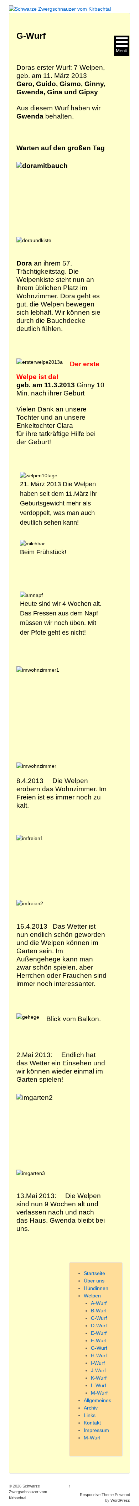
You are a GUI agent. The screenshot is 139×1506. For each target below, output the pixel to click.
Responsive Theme (97, 1494)
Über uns (94, 1281)
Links (90, 1415)
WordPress (120, 1500)
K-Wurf (99, 1378)
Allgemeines (97, 1400)
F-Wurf (99, 1340)
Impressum (96, 1430)
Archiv (91, 1408)
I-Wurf (98, 1363)
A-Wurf (99, 1303)
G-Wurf (99, 1348)
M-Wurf (99, 1393)
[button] (121, 46)
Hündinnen (96, 1288)
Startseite (94, 1273)
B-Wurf (99, 1310)
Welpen (92, 1295)
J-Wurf (98, 1370)
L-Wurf (98, 1385)
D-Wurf (99, 1325)
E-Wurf (99, 1333)
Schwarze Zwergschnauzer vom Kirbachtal (28, 1492)
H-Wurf (99, 1355)
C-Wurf (99, 1318)
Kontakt (92, 1423)
